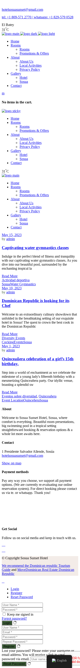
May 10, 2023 (12, 288)
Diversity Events (13, 338)
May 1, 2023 (11, 346)
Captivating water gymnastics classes (35, 247)
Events (18, 342)
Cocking (8, 342)
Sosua (6, 284)
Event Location (12, 400)
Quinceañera (47, 396)
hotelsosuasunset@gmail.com (22, 9)
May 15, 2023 (12, 235)
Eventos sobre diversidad (19, 396)
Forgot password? (14, 618)
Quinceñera (31, 400)
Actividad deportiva (16, 280)
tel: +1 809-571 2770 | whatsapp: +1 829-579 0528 (37, 17)
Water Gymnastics (23, 284)
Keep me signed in (20, 614)
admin (10, 239)
